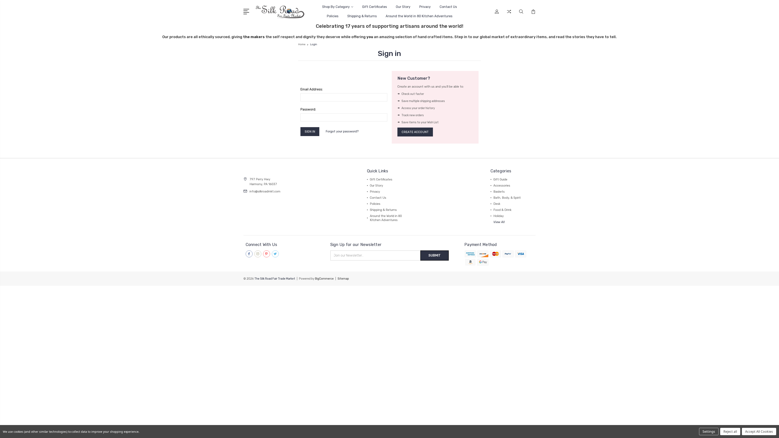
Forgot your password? (342, 131)
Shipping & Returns (362, 16)
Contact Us (448, 7)
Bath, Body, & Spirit (507, 198)
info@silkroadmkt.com (265, 191)
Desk (496, 204)
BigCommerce (324, 278)
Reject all (730, 431)
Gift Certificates (374, 7)
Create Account (415, 132)
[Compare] (509, 14)
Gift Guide (500, 179)
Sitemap (343, 278)
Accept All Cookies (759, 431)
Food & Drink (502, 210)
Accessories (501, 185)
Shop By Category (336, 7)
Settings (709, 431)
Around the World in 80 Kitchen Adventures (419, 16)
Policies (332, 16)
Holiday (498, 216)
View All (499, 222)
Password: (308, 109)
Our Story (403, 7)
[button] (389, 293)
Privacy (425, 7)
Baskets (499, 191)
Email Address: (311, 89)
